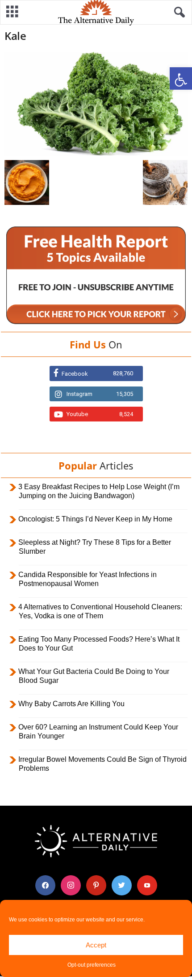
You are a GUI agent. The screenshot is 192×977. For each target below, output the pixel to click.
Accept (96, 945)
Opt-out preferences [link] (91, 965)
